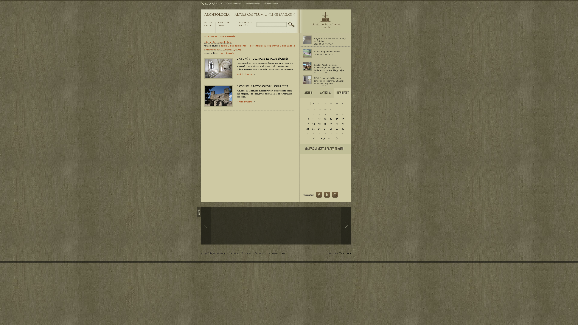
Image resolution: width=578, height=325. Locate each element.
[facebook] (319, 195)
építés (227, 46)
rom (221, 53)
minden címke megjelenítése (218, 42)
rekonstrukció (219, 49)
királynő (279, 46)
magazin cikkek (208, 24)
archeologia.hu (210, 36)
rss (283, 253)
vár (235, 49)
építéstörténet (245, 46)
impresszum (273, 253)
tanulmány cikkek (223, 24)
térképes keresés (253, 4)
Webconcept (345, 253)
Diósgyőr (229, 53)
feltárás (263, 46)
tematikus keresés (233, 4)
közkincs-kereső (271, 4)
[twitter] (327, 195)
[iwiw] (335, 195)
